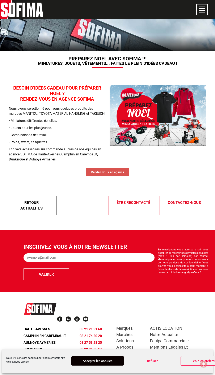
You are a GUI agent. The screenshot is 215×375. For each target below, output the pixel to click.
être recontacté (133, 202)
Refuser (152, 361)
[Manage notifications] (203, 364)
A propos (124, 347)
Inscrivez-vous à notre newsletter (75, 247)
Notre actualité (164, 334)
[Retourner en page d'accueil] (22, 9)
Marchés (124, 334)
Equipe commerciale (169, 340)
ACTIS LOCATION (166, 328)
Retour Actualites (31, 205)
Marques (124, 328)
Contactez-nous (184, 202)
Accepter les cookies (98, 361)
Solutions (125, 340)
